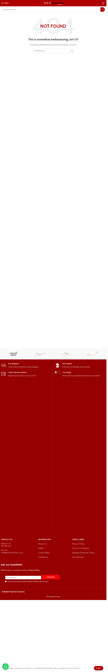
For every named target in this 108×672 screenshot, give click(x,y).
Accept (98, 668)
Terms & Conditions (80, 548)
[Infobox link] (26, 365)
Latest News (44, 552)
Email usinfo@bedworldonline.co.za (12, 551)
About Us (42, 544)
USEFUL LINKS (78, 539)
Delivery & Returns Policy (83, 552)
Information (44, 539)
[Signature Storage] (92, 354)
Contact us (43, 557)
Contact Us (6, 539)
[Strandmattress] (66, 354)
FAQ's (41, 548)
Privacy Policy (78, 544)
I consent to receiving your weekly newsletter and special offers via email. (28, 581)
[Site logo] (53, 3)
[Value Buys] (14, 354)
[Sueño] (40, 354)
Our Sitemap (78, 557)
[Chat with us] (5, 666)
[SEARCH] (102, 9)
